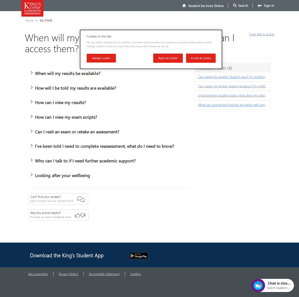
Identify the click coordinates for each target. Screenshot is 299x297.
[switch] (31, 72)
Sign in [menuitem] (268, 5)
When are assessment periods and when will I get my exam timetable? (234, 104)
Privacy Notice (68, 274)
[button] (108, 146)
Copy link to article (261, 34)
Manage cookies (101, 58)
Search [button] (242, 5)
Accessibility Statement (104, 274)
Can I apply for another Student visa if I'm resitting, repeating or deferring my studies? (234, 77)
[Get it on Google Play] (139, 255)
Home (29, 20)
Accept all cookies (201, 58)
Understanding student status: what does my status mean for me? (234, 95)
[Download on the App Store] (115, 255)
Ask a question (38, 274)
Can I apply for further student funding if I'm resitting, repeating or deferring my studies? (234, 86)
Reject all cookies (168, 58)
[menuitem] (203, 5)
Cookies (135, 274)
